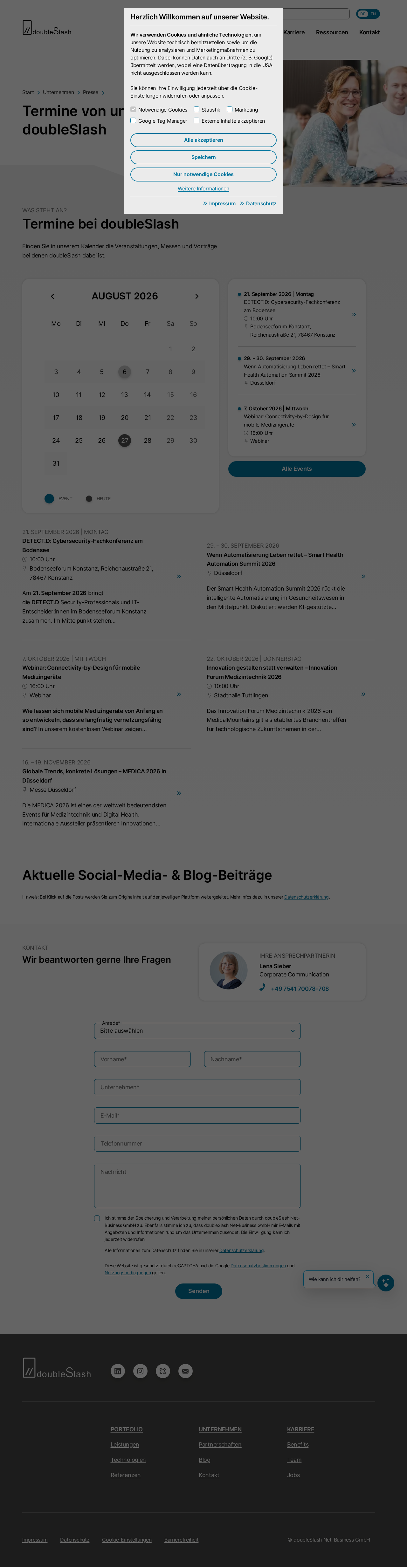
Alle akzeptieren (203, 140)
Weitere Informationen (203, 188)
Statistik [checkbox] (211, 109)
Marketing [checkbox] (246, 109)
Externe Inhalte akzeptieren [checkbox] (233, 121)
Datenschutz (261, 203)
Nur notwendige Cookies (203, 174)
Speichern (203, 157)
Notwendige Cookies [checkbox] (162, 109)
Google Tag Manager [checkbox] (162, 121)
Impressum (222, 203)
